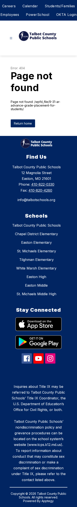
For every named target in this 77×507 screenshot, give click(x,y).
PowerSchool (37, 14)
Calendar (30, 6)
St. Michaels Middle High (36, 294)
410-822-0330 (42, 184)
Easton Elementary (36, 242)
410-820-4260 (40, 190)
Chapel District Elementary (36, 234)
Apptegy (47, 501)
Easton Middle (36, 285)
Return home (23, 123)
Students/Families (60, 6)
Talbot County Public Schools (36, 225)
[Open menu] (11, 38)
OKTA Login (66, 14)
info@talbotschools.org (36, 200)
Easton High (36, 277)
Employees (9, 14)
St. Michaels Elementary (36, 251)
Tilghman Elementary (36, 259)
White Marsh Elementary (36, 268)
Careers (9, 6)
